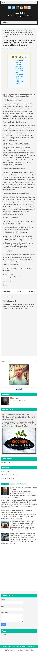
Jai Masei (15, 398)
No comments (22, 48)
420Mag (4, 635)
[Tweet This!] (10, 281)
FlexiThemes (13, 649)
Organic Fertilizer (22, 30)
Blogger (32, 646)
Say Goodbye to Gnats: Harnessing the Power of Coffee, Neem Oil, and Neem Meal (19, 66)
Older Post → (32, 291)
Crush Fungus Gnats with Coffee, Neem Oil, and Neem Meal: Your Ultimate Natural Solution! (19, 42)
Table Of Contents (17, 57)
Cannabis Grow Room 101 (10, 475)
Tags (12, 484)
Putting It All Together (19, 82)
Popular (5, 484)
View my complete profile (18, 401)
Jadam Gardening (8, 478)
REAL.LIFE (19, 13)
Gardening (12, 30)
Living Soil (5, 471)
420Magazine (6, 462)
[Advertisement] (19, 565)
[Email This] (4, 285)
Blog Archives (21, 484)
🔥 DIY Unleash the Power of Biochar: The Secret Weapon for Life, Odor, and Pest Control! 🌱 (18, 417)
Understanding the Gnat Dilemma (19, 76)
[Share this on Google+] (12, 281)
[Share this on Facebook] (8, 281)
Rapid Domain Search (28, 650)
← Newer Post (5, 291)
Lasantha (30, 649)
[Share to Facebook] (10, 285)
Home (5, 30)
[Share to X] (8, 285)
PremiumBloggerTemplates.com (13, 650)
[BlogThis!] (6, 285)
